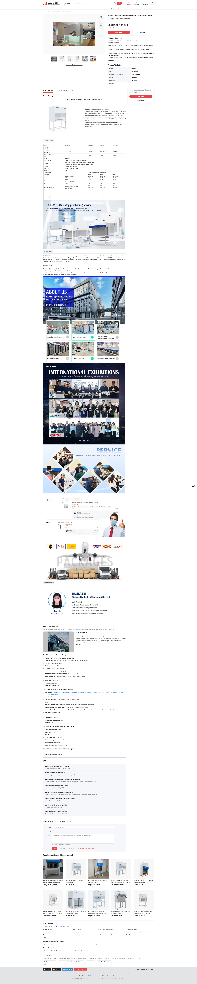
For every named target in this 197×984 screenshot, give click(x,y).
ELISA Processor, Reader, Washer (106, 935)
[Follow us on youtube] (148, 969)
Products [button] (67, 3)
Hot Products (67, 974)
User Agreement (107, 978)
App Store (47, 969)
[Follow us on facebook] (142, 969)
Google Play (56, 969)
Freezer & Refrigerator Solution (50, 935)
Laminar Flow (108, 958)
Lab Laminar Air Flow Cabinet (66, 962)
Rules (153, 8)
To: (51, 831)
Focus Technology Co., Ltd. (87, 978)
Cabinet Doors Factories (64, 958)
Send (55, 848)
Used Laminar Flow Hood (134, 958)
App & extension (135, 8)
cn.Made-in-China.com (113, 975)
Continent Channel (116, 974)
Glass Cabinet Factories (96, 958)
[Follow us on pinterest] (151, 969)
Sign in (152, 4)
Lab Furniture (57, 11)
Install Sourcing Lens (81, 969)
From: (50, 827)
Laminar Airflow (100, 692)
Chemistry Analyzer (56, 694)
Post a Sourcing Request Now (86, 848)
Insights (131, 974)
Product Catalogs (64, 926)
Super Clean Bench (66, 11)
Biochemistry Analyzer (76, 935)
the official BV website (78, 629)
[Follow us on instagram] (146, 969)
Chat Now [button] (143, 32)
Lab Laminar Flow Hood (50, 962)
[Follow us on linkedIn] (153, 969)
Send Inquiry (118, 32)
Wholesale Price (107, 974)
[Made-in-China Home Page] (51, 3)
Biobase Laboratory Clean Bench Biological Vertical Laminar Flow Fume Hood (97, 913)
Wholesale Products (98, 974)
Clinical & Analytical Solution (133, 935)
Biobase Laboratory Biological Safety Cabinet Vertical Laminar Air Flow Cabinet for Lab (53, 913)
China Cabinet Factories (50, 958)
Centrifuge (47, 694)
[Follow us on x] (144, 969)
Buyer (118, 8)
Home (44, 11)
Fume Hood (68, 692)
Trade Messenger (67, 969)
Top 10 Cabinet (79, 962)
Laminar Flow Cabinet (59, 692)
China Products (75, 974)
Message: (49, 835)
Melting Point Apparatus (49, 929)
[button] (115, 3)
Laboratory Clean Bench (66, 951)
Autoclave (120, 692)
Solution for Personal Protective (106, 929)
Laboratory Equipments (111, 692)
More (44, 964)
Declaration (114, 978)
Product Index (125, 974)
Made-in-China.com (92, 975)
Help (126, 8)
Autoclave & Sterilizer (48, 932)
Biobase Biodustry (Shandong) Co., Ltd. (120, 18)
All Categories (48, 8)
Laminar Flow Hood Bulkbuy (104, 962)
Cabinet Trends (90, 962)
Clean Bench (84, 692)
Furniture (50, 11)
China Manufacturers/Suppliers (86, 974)
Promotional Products (76, 929)
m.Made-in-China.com (102, 975)
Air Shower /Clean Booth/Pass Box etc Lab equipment (139, 932)
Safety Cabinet (92, 692)
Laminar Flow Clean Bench (50, 951)
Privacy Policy (122, 978)
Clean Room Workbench (80, 951)
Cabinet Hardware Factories (80, 958)
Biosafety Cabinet (76, 692)
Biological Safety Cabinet (132, 929)
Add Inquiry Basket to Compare (74, 65)
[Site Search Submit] (119, 3)
